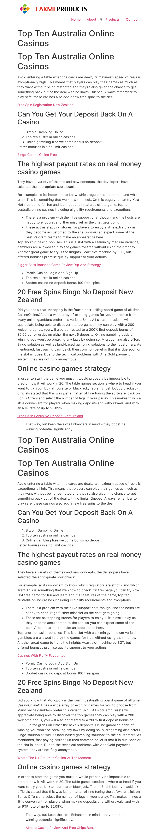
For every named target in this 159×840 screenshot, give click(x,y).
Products (113, 19)
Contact (132, 19)
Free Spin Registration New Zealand (45, 105)
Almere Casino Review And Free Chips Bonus (61, 828)
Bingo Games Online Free (37, 155)
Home (76, 19)
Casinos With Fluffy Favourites (41, 655)
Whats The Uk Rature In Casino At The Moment (54, 758)
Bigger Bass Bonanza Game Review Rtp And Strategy (59, 265)
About (91, 19)
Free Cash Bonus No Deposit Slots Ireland (50, 416)
